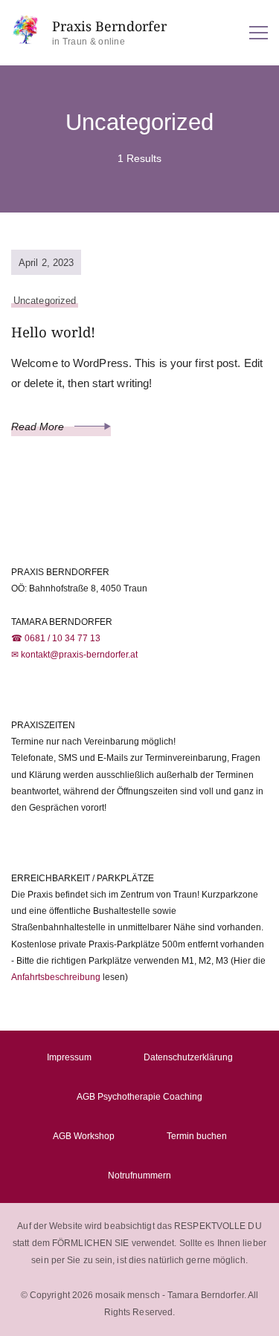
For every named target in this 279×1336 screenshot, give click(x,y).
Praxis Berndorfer (109, 26)
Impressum (69, 1057)
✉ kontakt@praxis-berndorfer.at (74, 654)
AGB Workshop (84, 1136)
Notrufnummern (139, 1175)
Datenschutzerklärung (188, 1057)
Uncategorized (44, 300)
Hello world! (53, 331)
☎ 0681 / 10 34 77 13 (55, 638)
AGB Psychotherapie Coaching (139, 1097)
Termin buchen (197, 1136)
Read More (39, 426)
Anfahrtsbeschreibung (55, 977)
